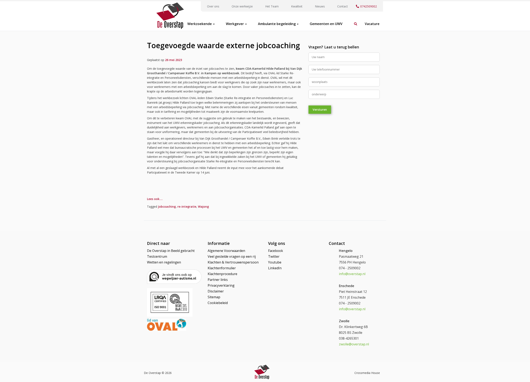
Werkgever (235, 24)
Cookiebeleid (218, 303)
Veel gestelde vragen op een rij (232, 256)
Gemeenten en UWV (326, 24)
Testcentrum (157, 256)
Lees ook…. (155, 199)
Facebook (275, 250)
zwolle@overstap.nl (354, 344)
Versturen (320, 109)
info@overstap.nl (352, 274)
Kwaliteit (296, 6)
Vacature (372, 24)
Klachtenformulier (222, 268)
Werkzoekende (200, 24)
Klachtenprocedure (222, 274)
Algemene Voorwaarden (226, 250)
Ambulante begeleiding (277, 24)
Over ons (213, 6)
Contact (342, 6)
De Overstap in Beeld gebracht (171, 250)
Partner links (218, 279)
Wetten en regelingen (164, 262)
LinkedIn (275, 268)
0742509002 (368, 6)
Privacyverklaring (221, 285)
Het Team (272, 6)
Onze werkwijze (242, 6)
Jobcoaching (167, 206)
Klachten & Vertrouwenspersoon (233, 262)
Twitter (273, 256)
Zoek (353, 22)
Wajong (203, 206)
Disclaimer (216, 291)
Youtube (274, 262)
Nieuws (320, 6)
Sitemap (214, 297)
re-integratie (186, 206)
